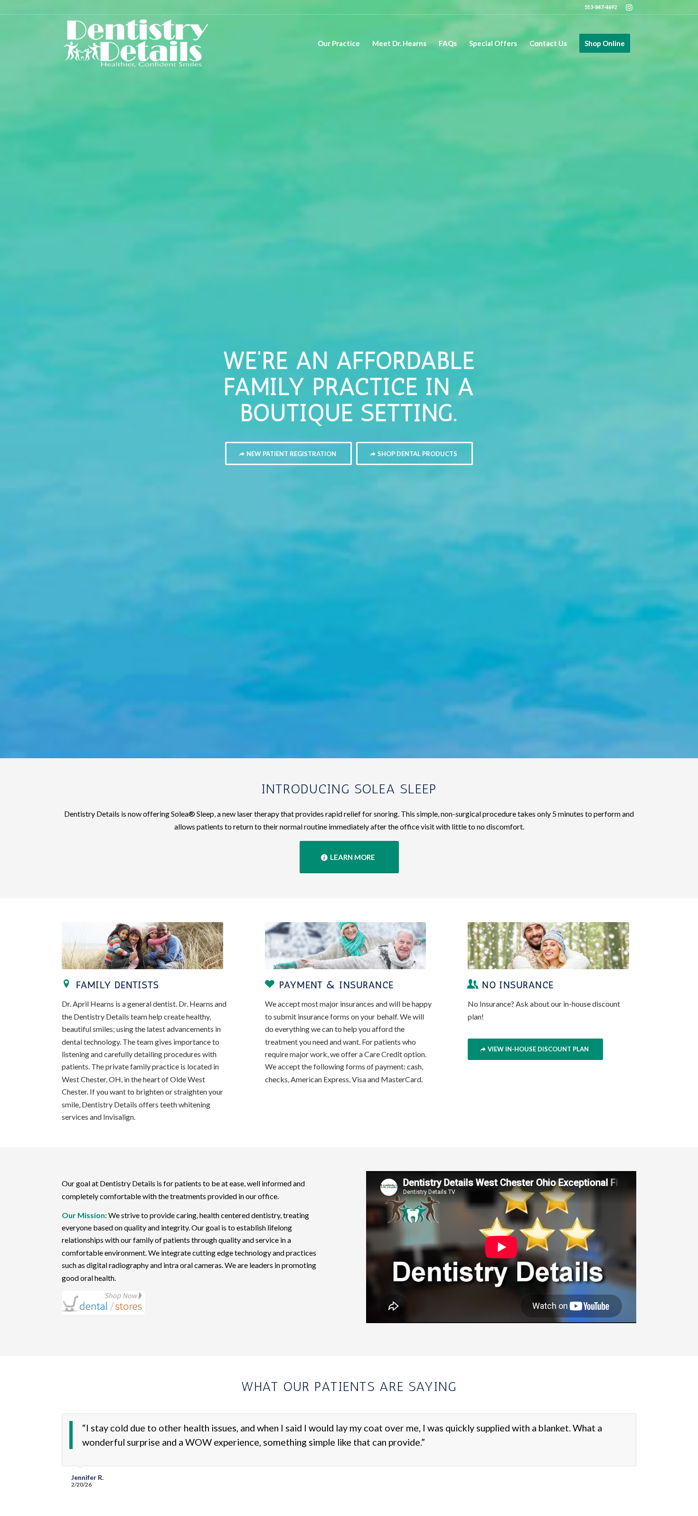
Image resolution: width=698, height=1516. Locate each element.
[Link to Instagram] (629, 7)
